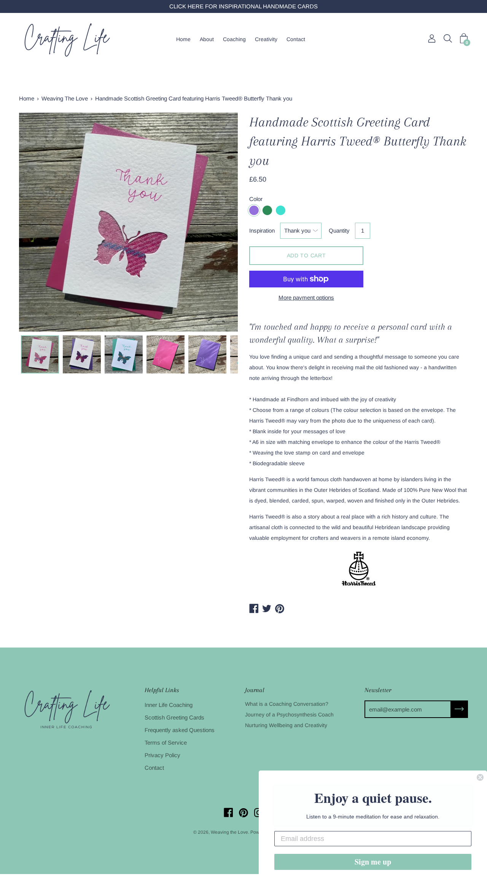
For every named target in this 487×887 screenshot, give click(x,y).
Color (256, 199)
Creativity (266, 39)
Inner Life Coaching (169, 705)
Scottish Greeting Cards (174, 717)
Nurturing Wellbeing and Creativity (286, 725)
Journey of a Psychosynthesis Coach (289, 715)
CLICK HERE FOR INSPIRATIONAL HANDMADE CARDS (243, 6)
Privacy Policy (162, 755)
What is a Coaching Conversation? (286, 704)
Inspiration (262, 230)
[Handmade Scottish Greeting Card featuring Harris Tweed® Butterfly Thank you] (40, 354)
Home (183, 39)
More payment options (306, 297)
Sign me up (373, 861)
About (207, 39)
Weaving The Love (64, 98)
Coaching (234, 39)
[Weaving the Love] (66, 39)
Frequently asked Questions (180, 730)
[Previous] (38, 222)
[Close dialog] (480, 777)
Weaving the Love (229, 832)
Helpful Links (162, 690)
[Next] (218, 222)
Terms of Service (166, 742)
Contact (295, 39)
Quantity (339, 230)
